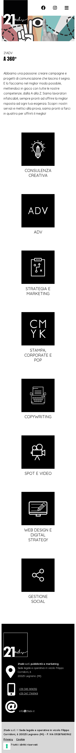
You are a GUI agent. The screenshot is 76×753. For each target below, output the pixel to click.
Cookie (20, 739)
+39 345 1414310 (28, 688)
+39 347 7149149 (28, 693)
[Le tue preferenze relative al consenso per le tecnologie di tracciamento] (7, 746)
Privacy (8, 739)
